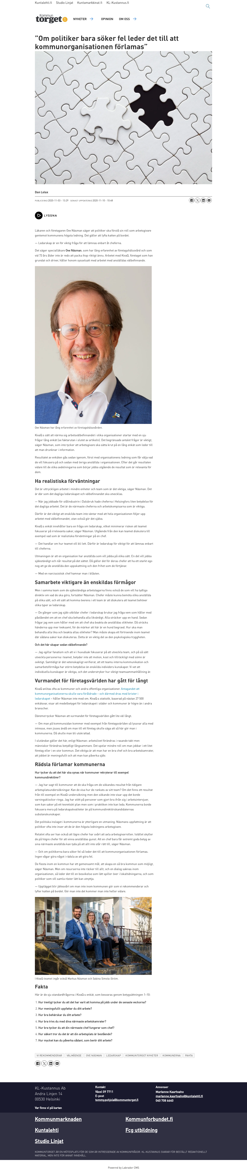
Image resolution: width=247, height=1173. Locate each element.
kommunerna (171, 1055)
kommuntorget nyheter (141, 1055)
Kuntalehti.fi (43, 3)
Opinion (107, 19)
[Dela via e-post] (209, 200)
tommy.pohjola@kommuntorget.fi (116, 1100)
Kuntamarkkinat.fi (89, 3)
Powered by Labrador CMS (123, 1167)
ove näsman (94, 1055)
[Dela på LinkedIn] (203, 200)
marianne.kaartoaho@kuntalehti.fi (179, 1096)
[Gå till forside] (51, 19)
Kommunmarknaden (58, 1119)
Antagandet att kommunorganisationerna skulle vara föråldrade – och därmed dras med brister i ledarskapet (87, 693)
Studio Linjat (64, 3)
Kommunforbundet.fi (149, 1119)
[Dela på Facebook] (191, 200)
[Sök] (208, 6)
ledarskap (113, 1055)
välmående (74, 1055)
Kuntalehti (47, 1130)
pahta (189, 1055)
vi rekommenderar (49, 1055)
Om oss (124, 19)
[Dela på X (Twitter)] (197, 200)
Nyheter (80, 19)
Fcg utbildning (141, 1130)
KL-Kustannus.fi (118, 3)
